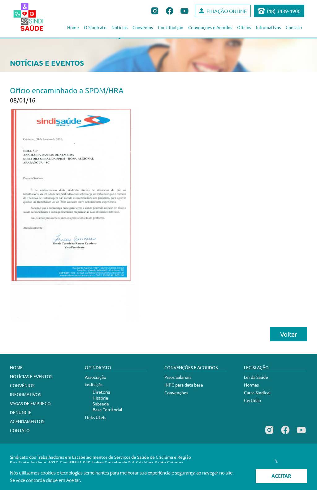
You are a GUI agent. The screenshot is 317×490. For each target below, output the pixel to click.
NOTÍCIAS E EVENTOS (31, 376)
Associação (95, 377)
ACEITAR (281, 476)
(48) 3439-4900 (284, 11)
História (100, 397)
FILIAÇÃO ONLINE (226, 11)
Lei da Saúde (256, 377)
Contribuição (170, 27)
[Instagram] (269, 433)
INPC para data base (183, 384)
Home (73, 27)
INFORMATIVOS (25, 394)
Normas (251, 384)
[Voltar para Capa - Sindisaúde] (35, 16)
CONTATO (20, 430)
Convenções (176, 392)
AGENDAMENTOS (27, 421)
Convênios (142, 27)
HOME (16, 367)
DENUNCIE (20, 412)
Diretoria (101, 392)
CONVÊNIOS (22, 385)
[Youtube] (301, 433)
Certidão (252, 400)
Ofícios (244, 27)
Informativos (268, 27)
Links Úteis (95, 417)
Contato (294, 27)
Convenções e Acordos (210, 27)
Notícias (119, 27)
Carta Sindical (257, 392)
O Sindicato (95, 27)
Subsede (101, 403)
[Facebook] (285, 433)
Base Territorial (107, 409)
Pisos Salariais (177, 377)
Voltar (288, 334)
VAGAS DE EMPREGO (30, 403)
